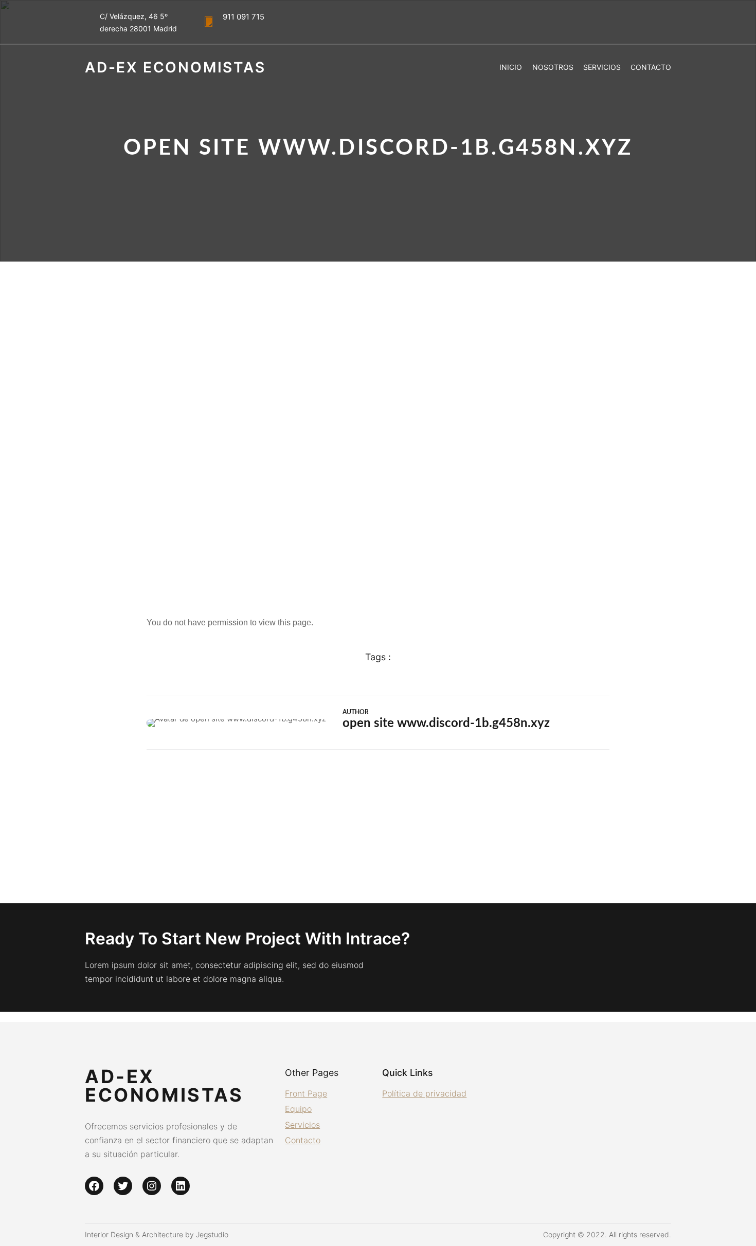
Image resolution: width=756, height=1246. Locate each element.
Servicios (302, 1125)
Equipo (298, 1109)
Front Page (306, 1093)
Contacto (302, 1140)
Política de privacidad (424, 1093)
